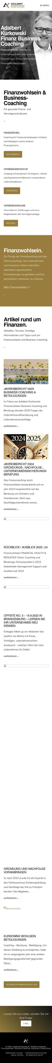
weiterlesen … (11, 426)
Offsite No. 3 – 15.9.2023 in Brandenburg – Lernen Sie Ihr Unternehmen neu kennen (24, 620)
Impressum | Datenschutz (41, 1048)
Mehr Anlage (10, 223)
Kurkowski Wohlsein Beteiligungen (20, 937)
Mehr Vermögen (11, 190)
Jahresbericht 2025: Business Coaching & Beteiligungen (20, 392)
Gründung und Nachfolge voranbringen (24, 870)
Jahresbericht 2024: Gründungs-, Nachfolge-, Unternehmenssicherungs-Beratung (25, 469)
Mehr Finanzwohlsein (15, 287)
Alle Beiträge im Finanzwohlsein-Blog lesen (21, 984)
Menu (46, 5)
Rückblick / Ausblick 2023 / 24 (25, 547)
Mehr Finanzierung (12, 154)
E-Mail (26, 1023)
